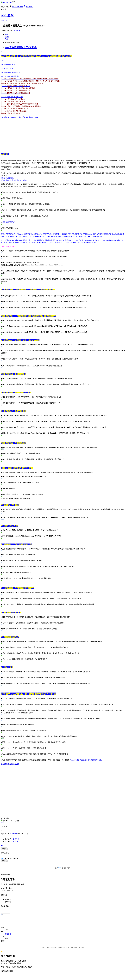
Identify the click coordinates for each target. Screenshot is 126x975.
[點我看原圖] (1, 52)
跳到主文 (4, 21)
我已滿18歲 (5, 971)
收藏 (4, 764)
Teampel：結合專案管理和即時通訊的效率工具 (86, 760)
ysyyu (3, 822)
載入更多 (4, 849)
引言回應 (16, 764)
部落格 (7, 37)
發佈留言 (4, 861)
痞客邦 (12, 834)
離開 (11, 971)
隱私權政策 (74, 947)
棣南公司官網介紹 (8, 222)
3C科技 (15, 841)
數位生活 (17, 30)
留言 (16, 834)
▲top (2, 845)
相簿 (6, 34)
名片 (6, 39)
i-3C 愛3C (7, 15)
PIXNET (48, 947)
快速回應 (9, 764)
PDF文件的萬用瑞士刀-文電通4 (21, 47)
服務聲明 (81, 947)
